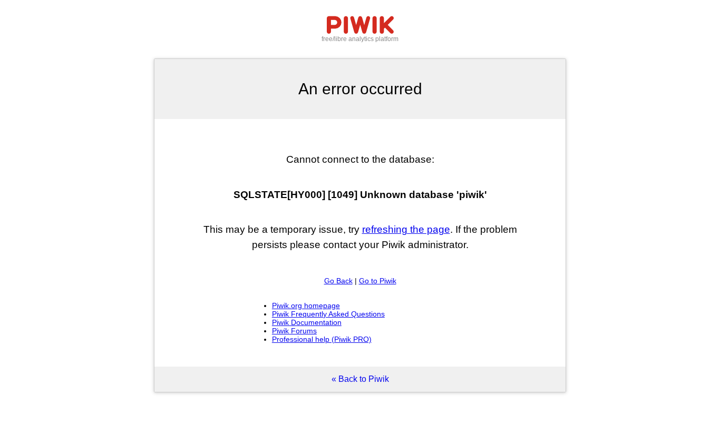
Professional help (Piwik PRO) (322, 339)
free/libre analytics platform (360, 39)
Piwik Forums (294, 331)
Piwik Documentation (307, 322)
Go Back (338, 281)
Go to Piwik (377, 281)
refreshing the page (406, 229)
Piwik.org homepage (306, 305)
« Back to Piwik (360, 378)
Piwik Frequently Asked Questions (328, 314)
